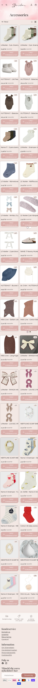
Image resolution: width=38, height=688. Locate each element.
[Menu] (2, 5)
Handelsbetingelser (9, 650)
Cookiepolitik (7, 655)
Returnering (6, 637)
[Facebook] (3, 663)
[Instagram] (6, 663)
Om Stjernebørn (8, 648)
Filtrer (6, 22)
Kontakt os (6, 632)
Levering (5, 635)
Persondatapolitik (8, 653)
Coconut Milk (30, 227)
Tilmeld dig (28, 675)
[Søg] (6, 5)
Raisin (30, 332)
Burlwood (28, 332)
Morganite (28, 227)
